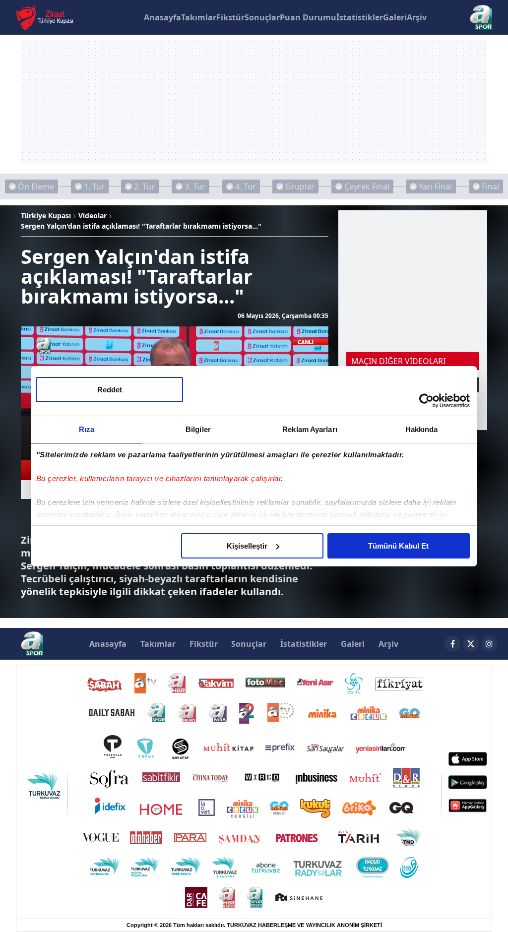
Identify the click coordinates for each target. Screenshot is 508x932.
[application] (254, 466)
